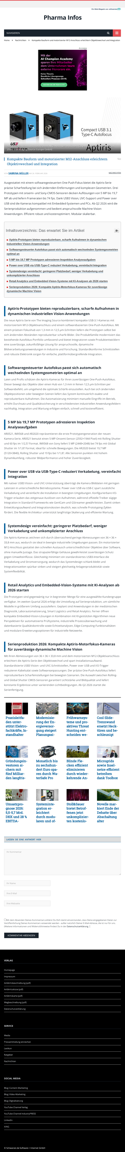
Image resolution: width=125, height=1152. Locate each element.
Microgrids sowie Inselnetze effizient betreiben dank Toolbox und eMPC (108, 769)
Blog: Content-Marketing (16, 1087)
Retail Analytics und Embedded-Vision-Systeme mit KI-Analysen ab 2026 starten (58, 281)
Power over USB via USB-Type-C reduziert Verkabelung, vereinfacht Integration (58, 265)
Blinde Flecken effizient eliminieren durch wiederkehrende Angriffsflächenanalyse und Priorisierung (78, 769)
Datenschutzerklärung (77, 926)
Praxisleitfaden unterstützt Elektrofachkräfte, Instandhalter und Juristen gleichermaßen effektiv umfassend (17, 726)
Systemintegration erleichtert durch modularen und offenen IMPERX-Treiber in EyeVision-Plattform (46, 812)
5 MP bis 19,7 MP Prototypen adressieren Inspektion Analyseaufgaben (52, 259)
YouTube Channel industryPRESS (20, 1113)
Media (7, 1035)
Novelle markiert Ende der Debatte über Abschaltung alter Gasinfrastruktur (108, 812)
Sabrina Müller (18, 173)
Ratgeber (8, 1054)
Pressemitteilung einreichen (17, 1041)
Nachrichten (115, 172)
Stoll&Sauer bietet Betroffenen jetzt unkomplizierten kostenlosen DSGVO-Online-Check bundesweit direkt (78, 812)
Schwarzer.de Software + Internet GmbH (25, 1147)
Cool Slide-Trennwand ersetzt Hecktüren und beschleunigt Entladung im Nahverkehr (107, 726)
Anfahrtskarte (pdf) (13, 995)
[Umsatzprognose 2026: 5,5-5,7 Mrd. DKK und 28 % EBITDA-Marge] (17, 795)
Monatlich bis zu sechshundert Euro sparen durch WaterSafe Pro (47, 769)
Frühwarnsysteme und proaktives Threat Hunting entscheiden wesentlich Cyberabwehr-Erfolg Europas (78, 726)
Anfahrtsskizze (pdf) (13, 989)
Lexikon (8, 1048)
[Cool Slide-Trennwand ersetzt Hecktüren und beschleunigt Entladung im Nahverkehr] (108, 708)
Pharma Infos (63, 17)
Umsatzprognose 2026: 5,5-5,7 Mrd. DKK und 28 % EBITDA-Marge (16, 812)
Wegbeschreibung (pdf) (15, 1002)
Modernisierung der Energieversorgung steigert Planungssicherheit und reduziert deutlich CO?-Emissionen (46, 726)
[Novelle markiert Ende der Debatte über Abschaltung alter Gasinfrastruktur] (108, 795)
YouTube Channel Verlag (16, 1107)
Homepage (9, 969)
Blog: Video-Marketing (14, 1094)
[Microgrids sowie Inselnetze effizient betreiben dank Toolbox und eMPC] (108, 751)
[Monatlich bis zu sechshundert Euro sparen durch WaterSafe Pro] (47, 751)
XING (6, 1126)
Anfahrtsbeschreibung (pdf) (17, 983)
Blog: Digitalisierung (13, 1100)
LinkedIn (8, 1120)
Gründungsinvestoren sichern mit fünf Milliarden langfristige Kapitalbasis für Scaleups (16, 769)
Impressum (9, 976)
